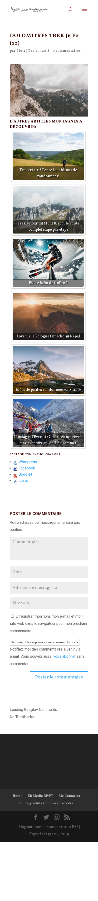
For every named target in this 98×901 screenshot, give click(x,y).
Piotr (21, 51)
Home (17, 796)
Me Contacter (69, 796)
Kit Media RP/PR (41, 796)
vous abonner (64, 656)
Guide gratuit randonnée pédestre (46, 803)
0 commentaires (67, 51)
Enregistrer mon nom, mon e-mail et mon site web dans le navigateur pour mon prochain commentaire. (48, 623)
